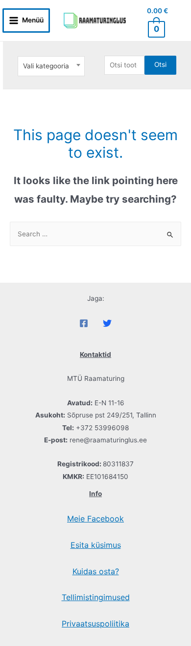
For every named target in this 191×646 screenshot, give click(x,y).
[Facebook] (83, 323)
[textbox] (51, 66)
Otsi (160, 64)
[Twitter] (107, 323)
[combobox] (51, 66)
